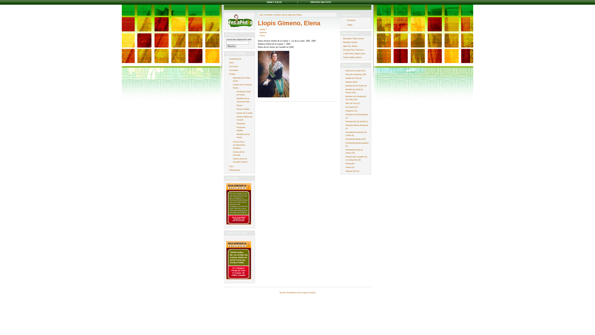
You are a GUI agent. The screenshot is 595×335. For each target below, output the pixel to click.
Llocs (231, 166)
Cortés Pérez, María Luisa (354, 54)
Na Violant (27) (352, 107)
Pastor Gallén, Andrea (352, 57)
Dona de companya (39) (356, 74)
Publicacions (234, 170)
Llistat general (235, 59)
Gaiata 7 (263, 29)
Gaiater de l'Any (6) (354, 78)
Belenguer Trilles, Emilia (353, 39)
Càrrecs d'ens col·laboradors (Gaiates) (239, 145)
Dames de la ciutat (244, 113)
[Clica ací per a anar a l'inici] (240, 27)
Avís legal (302, 293)
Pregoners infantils (241, 129)
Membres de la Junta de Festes (243, 100)
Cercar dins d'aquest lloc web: (239, 39)
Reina (262, 36)
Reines (240, 105)
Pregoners (241, 124)
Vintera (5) (350, 167)
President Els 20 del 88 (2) (357, 122)
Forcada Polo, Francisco (353, 50)
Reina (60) (350, 164)
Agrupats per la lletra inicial (241, 79)
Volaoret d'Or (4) (352, 171)
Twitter (350, 25)
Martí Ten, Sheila (350, 46)
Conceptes (233, 70)
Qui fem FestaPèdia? (288, 293)
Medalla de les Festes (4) (356, 86)
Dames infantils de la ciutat (244, 118)
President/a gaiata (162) (356, 139)
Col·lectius (233, 66)
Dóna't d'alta (274, 2)
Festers (232, 74)
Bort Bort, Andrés (350, 42)
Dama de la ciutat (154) (355, 71)
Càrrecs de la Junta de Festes (242, 86)
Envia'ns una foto (321, 2)
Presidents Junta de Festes (244, 93)
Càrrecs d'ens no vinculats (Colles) (240, 160)
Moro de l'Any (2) (353, 103)
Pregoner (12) (351, 111)
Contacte (312, 293)
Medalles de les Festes (243, 135)
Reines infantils (243, 109)
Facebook (351, 20)
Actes (231, 63)
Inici (261, 15)
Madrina (263, 32)
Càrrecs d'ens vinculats (239, 153)
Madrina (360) (351, 82)
